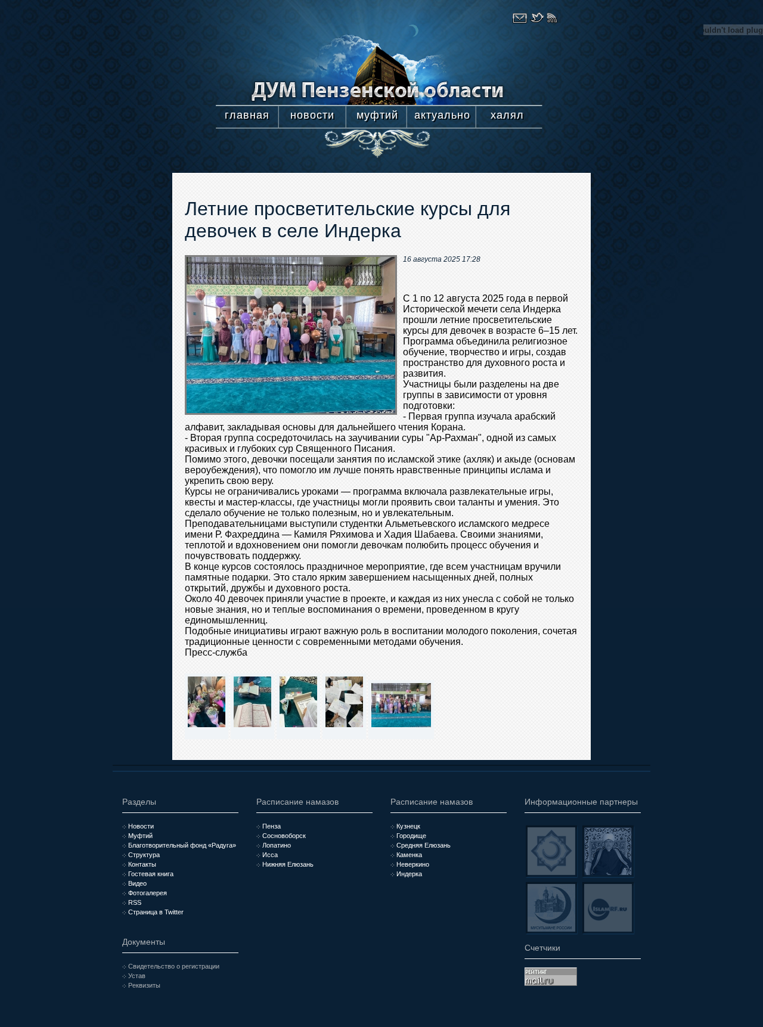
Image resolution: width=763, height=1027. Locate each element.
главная (247, 115)
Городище (411, 835)
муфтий (377, 115)
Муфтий (140, 835)
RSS (134, 902)
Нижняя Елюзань (288, 864)
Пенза (271, 826)
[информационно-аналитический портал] (608, 908)
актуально (442, 115)
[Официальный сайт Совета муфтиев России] (551, 851)
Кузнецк (408, 826)
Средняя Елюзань (423, 845)
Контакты (142, 864)
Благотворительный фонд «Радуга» (182, 845)
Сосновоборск (284, 835)
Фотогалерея (147, 892)
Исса (270, 854)
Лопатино (276, 845)
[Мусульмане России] (551, 908)
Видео (137, 883)
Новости (141, 826)
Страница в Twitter (156, 912)
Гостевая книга (150, 873)
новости (312, 115)
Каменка (409, 854)
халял (507, 115)
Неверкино (412, 864)
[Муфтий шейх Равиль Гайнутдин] (608, 851)
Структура (144, 854)
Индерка (409, 873)
